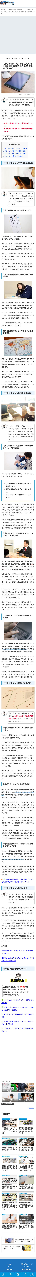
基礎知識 (9, 1269)
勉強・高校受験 (26, 1269)
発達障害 (26, 1266)
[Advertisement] (18, 35)
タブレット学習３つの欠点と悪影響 (14, 148)
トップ (9, 1264)
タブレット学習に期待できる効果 (13, 153)
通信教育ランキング (26, 1264)
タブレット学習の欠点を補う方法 (13, 151)
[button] (32, 595)
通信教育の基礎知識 (8, 1103)
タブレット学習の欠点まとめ (12, 156)
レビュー (9, 1266)
